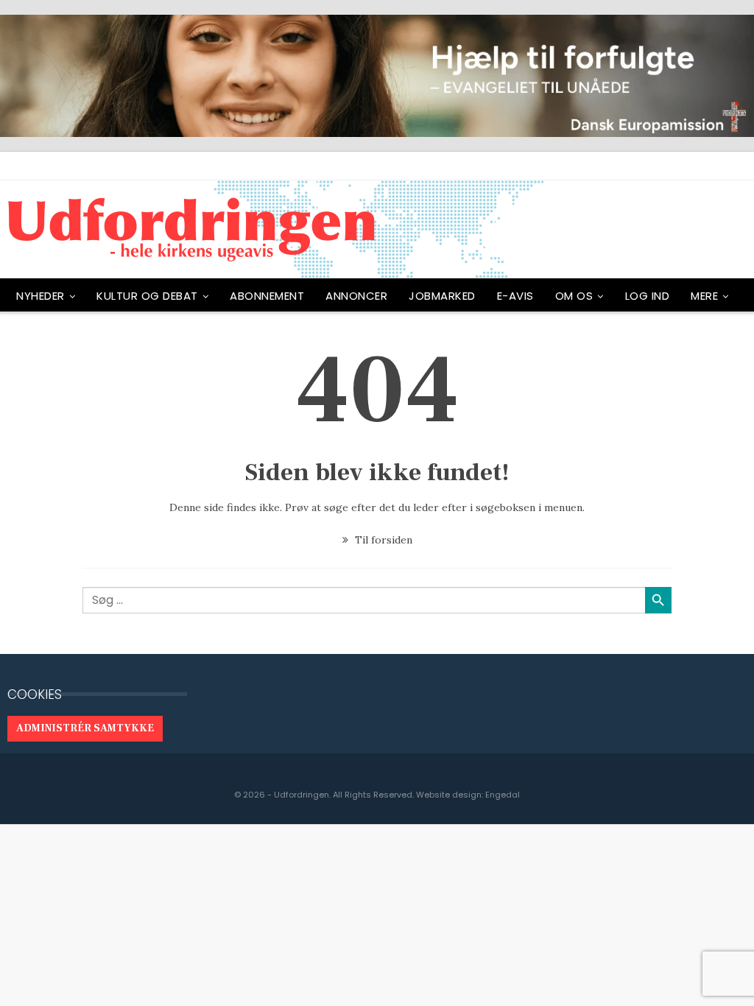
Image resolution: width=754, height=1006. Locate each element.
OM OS (574, 295)
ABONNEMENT (267, 295)
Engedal (502, 795)
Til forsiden (382, 539)
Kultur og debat (147, 295)
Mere (704, 295)
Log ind (647, 295)
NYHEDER (40, 295)
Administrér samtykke (85, 728)
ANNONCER (356, 295)
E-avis (515, 295)
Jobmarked (442, 295)
